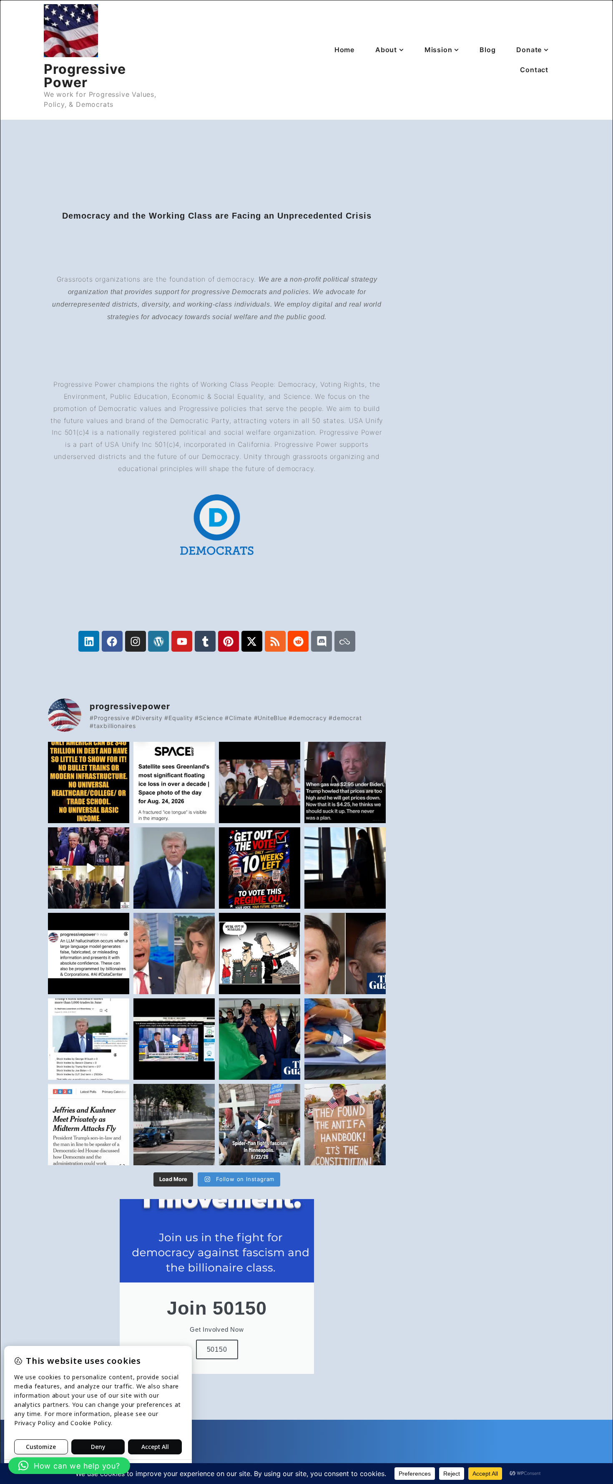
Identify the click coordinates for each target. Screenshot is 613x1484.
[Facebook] (112, 641)
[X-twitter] (251, 641)
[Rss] (275, 641)
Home (344, 49)
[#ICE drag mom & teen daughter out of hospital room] (345, 1039)
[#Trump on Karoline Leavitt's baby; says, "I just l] (259, 782)
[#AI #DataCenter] (88, 953)
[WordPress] (158, 641)
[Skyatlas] (344, 641)
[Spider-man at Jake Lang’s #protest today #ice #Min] (259, 1124)
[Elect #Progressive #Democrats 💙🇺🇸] (88, 782)
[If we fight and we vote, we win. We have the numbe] (88, 1124)
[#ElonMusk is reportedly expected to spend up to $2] (88, 868)
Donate (529, 49)
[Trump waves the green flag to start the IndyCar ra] (174, 1124)
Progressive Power (85, 76)
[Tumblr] (205, 641)
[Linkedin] (88, 641)
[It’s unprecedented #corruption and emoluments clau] (88, 1039)
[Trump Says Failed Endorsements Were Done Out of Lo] (174, 868)
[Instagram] (135, 641)
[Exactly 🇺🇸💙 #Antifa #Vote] (345, 1124)
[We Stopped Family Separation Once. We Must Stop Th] (345, 868)
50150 (217, 1349)
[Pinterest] (228, 641)
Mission (438, 49)
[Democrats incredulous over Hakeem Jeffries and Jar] (345, 953)
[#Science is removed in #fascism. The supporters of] (174, 782)
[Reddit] (298, 641)
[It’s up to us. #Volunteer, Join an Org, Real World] (259, 868)
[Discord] (321, 641)
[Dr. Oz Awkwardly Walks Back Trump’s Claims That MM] (174, 953)
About (386, 49)
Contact (534, 70)
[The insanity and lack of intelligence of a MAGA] (345, 782)
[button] (69, 1465)
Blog (487, 49)
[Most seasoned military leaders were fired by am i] (259, 953)
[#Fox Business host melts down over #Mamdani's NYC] (174, 1039)
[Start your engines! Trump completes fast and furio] (259, 1039)
